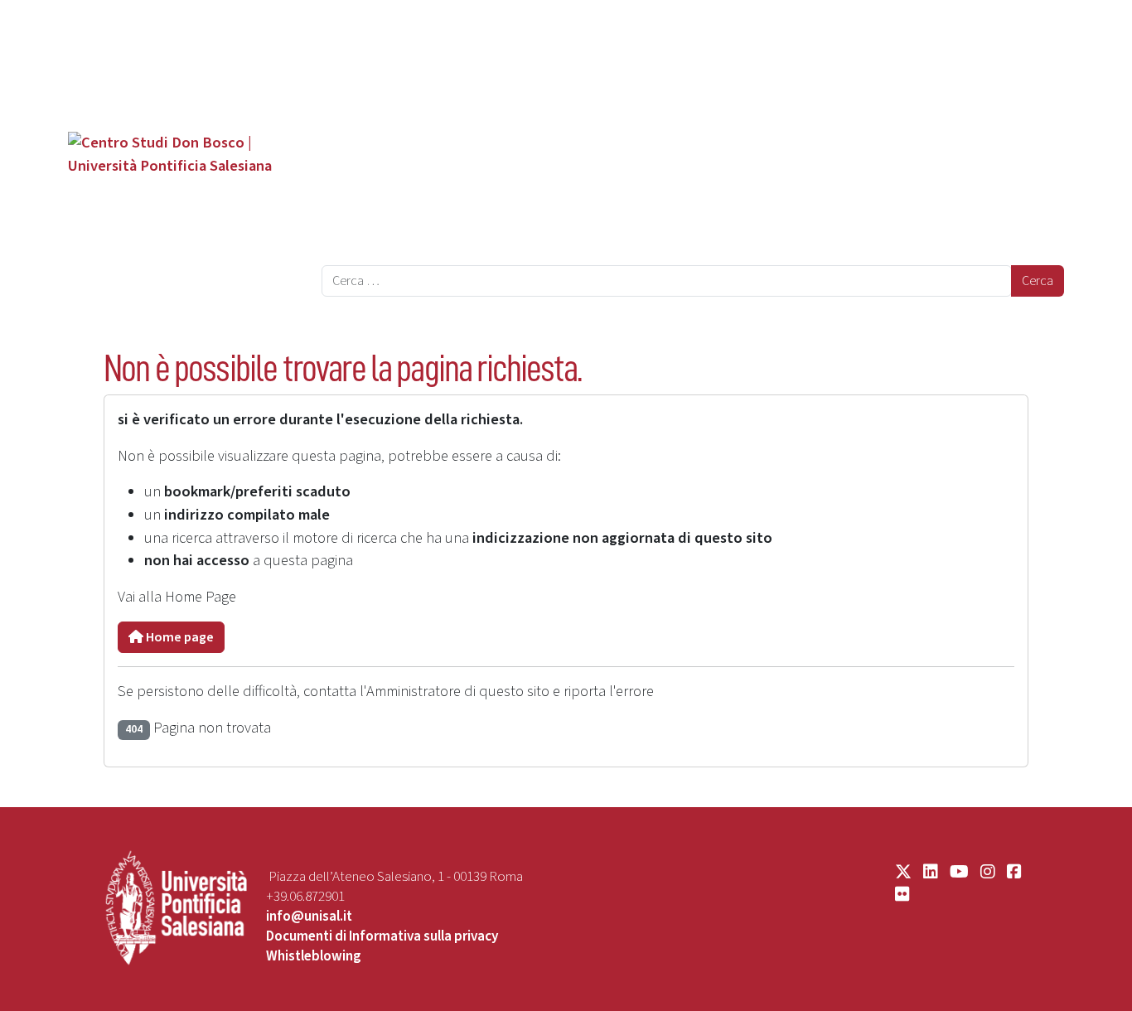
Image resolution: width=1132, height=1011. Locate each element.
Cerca (1037, 281)
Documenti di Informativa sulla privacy (382, 936)
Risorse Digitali (383, 250)
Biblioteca (367, 153)
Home (341, 27)
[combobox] (667, 281)
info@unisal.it (309, 916)
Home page (178, 637)
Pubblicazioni (377, 121)
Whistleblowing (313, 956)
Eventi (354, 185)
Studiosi (360, 88)
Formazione (372, 218)
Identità (360, 56)
